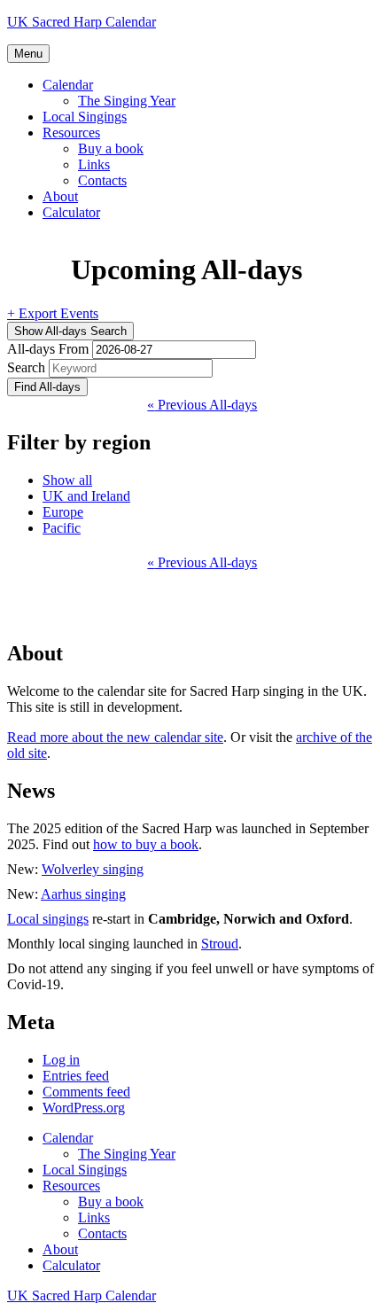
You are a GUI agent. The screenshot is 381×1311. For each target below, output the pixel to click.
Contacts (102, 180)
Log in (61, 1059)
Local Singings (85, 116)
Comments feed (86, 1091)
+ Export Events (52, 313)
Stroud (219, 943)
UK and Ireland (86, 495)
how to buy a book (145, 844)
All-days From (48, 348)
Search (26, 367)
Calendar (68, 84)
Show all (67, 480)
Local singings (48, 918)
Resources (71, 132)
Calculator (71, 212)
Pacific (62, 527)
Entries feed (76, 1075)
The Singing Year (126, 100)
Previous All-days (202, 404)
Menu (28, 53)
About (60, 196)
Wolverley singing (93, 869)
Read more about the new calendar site (115, 737)
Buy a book (111, 148)
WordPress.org (84, 1107)
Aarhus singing (83, 893)
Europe (63, 511)
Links (94, 164)
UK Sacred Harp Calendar (81, 21)
